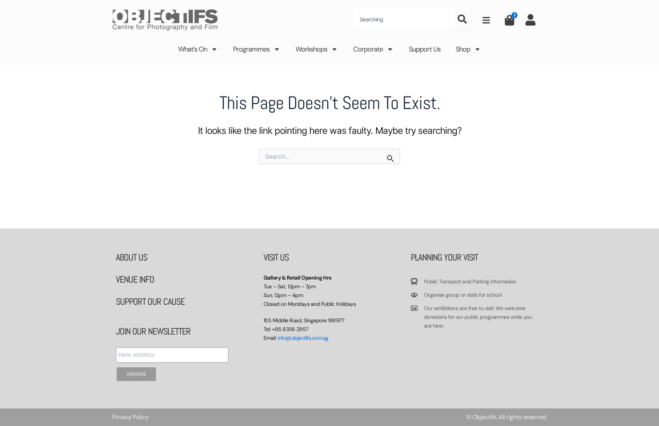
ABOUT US (131, 257)
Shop (463, 49)
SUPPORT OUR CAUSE (150, 301)
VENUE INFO (135, 279)
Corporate (368, 49)
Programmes (251, 49)
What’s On (192, 49)
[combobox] (404, 19)
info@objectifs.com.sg (303, 337)
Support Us (424, 49)
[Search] (464, 19)
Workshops (311, 49)
